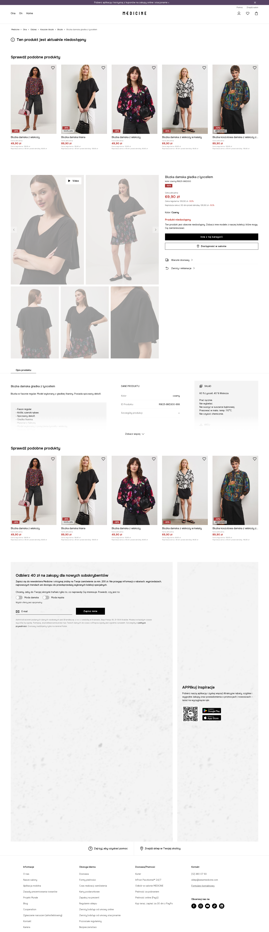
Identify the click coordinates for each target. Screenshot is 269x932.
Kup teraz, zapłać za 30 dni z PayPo (154, 903)
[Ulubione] (247, 13)
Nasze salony (30, 879)
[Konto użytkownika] (239, 13)
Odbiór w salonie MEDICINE (149, 885)
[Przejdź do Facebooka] (193, 906)
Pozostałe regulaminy (90, 921)
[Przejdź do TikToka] (214, 906)
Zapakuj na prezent (89, 897)
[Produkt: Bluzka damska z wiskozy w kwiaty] (185, 99)
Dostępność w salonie (213, 246)
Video (76, 180)
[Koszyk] (255, 13)
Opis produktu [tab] (23, 370)
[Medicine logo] (134, 13)
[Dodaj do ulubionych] (53, 67)
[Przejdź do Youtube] (207, 906)
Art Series (92, 20)
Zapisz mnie (90, 611)
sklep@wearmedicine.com (204, 879)
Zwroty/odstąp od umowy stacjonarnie (100, 915)
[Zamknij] (254, 2)
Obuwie (37, 20)
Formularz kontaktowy (203, 885)
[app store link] (211, 718)
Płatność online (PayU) (146, 897)
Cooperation (29, 909)
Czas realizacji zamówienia (93, 885)
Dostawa (84, 874)
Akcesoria (49, 20)
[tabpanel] (134, 405)
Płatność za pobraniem (147, 891)
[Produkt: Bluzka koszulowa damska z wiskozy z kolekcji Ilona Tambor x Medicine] (235, 99)
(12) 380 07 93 (199, 874)
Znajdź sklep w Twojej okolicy (163, 848)
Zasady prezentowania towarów (40, 891)
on (21, 13)
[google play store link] (211, 711)
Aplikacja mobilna (32, 885)
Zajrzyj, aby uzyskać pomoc (111, 848)
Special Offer (64, 20)
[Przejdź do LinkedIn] (221, 906)
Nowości (15, 20)
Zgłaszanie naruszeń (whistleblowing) (42, 915)
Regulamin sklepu (88, 903)
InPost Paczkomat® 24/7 (148, 879)
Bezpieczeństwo (88, 927)
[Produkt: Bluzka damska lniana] (84, 99)
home (30, 13)
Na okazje (79, 20)
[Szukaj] (230, 13)
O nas (26, 874)
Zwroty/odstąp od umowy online (96, 909)
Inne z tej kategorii (212, 236)
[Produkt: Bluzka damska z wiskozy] (34, 99)
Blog (25, 903)
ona (13, 13)
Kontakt (27, 921)
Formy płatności (87, 879)
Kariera (26, 927)
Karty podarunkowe (89, 891)
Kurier (138, 874)
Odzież (26, 20)
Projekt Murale (30, 897)
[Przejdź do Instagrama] (200, 906)
